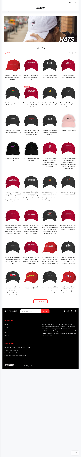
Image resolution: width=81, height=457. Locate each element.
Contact (6, 335)
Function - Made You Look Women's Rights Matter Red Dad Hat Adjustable (68, 228)
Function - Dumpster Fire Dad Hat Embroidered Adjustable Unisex (12, 105)
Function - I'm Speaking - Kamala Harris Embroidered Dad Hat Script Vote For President (13, 260)
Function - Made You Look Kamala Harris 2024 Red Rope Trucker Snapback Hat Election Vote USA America (50, 260)
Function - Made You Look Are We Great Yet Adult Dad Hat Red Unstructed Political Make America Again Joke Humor (31, 230)
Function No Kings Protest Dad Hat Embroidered (68, 193)
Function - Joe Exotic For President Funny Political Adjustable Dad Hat (31, 133)
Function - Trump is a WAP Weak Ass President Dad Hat (31, 77)
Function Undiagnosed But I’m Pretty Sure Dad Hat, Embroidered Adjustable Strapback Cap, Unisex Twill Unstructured (31, 196)
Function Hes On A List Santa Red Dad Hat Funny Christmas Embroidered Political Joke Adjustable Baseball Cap (49, 162)
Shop (6, 327)
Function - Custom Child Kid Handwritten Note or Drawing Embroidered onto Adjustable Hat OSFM (50, 290)
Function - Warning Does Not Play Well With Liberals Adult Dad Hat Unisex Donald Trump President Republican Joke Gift (50, 230)
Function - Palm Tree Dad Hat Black (31, 159)
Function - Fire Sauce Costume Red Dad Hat (68, 76)
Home (6, 12)
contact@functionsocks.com (17, 356)
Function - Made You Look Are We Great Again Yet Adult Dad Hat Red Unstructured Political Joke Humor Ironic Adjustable (13, 230)
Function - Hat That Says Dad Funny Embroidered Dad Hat (50, 133)
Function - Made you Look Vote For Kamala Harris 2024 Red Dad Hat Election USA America (31, 260)
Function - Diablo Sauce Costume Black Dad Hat (50, 76)
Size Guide (7, 330)
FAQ (5, 333)
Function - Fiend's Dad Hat (68, 131)
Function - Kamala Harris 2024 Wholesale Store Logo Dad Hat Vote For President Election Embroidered (13, 291)
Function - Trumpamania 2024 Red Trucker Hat (31, 288)
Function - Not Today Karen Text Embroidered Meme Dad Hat (68, 105)
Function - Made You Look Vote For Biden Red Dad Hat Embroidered (31, 105)
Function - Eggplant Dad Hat (13, 159)
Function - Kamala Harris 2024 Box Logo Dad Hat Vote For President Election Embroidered (68, 260)
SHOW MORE (40, 301)
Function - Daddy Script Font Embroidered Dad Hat (13, 132)
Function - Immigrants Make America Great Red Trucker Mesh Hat (13, 77)
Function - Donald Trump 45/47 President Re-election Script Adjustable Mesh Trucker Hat (68, 290)
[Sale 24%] (31, 93)
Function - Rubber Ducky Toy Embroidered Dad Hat (49, 104)
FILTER (8, 53)
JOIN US (45, 311)
